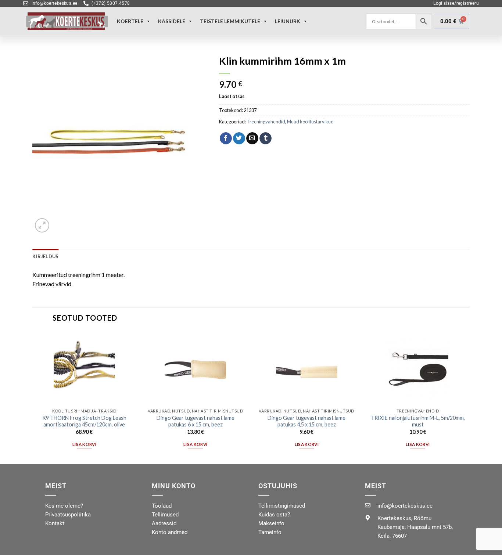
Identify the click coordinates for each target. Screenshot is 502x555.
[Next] (469, 397)
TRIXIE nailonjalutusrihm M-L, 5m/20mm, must (418, 421)
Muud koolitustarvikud (310, 122)
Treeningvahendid (266, 122)
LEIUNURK (287, 21)
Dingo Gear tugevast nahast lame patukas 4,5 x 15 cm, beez (306, 421)
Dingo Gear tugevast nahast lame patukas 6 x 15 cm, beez (195, 421)
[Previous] (32, 397)
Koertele (130, 21)
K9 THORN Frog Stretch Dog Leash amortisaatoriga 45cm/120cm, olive (84, 421)
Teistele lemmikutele (230, 21)
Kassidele (171, 21)
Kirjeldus (45, 256)
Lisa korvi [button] (84, 444)
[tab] (45, 256)
